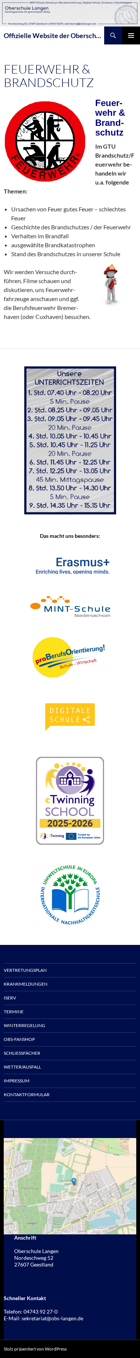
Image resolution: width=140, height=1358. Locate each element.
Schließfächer (22, 1053)
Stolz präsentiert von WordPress (35, 1349)
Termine (14, 1011)
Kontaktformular (27, 1094)
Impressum (16, 1080)
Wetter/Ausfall (22, 1067)
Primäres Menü (131, 35)
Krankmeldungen (25, 984)
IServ (10, 998)
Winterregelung (24, 1025)
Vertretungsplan (25, 970)
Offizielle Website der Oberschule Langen (54, 35)
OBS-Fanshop (19, 1039)
